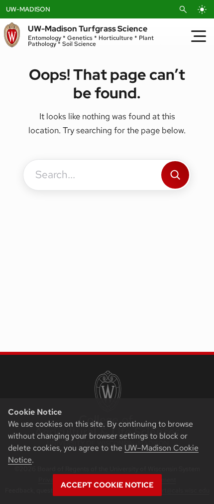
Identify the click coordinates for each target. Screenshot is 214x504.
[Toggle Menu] (198, 35)
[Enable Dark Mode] (202, 9)
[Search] (175, 175)
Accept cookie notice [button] (107, 485)
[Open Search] (183, 9)
